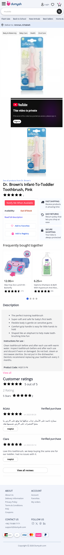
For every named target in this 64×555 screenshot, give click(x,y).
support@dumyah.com (15, 527)
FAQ (7, 508)
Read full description (14, 217)
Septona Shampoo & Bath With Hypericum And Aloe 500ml (45, 286)
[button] (27, 298)
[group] (32, 66)
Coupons (9, 512)
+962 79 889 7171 (12, 523)
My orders (35, 502)
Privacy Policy (11, 502)
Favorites (35, 498)
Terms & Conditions (14, 505)
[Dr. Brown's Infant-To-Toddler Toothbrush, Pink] (37, 153)
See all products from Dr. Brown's (17, 180)
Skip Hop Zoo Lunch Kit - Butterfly (15, 286)
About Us (9, 495)
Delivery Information (14, 498)
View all (7, 372)
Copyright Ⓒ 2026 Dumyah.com (32, 545)
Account (35, 495)
